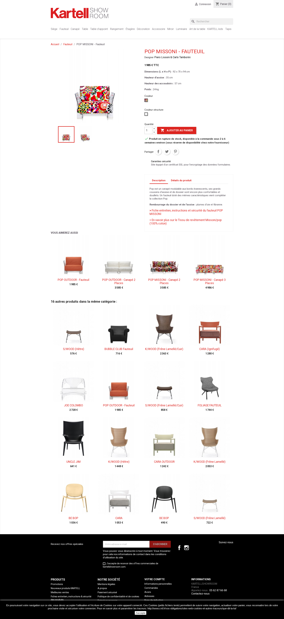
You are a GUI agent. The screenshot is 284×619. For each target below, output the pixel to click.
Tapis (228, 29)
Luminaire (181, 29)
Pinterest (175, 151)
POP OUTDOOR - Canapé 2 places (118, 281)
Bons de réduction (153, 600)
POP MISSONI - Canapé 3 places (210, 281)
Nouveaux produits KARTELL (65, 588)
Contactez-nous (200, 593)
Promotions (57, 584)
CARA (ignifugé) (209, 349)
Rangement (116, 29)
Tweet (167, 151)
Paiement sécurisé (107, 592)
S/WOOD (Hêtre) (73, 349)
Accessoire (158, 29)
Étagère (130, 29)
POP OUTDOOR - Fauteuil (73, 279)
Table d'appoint (99, 29)
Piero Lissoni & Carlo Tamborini (172, 57)
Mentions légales (106, 584)
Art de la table (197, 29)
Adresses (149, 596)
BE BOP (73, 518)
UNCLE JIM (73, 461)
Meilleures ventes (60, 592)
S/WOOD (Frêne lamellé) (209, 518)
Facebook (179, 547)
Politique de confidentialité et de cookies (118, 596)
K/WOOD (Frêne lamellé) (209, 461)
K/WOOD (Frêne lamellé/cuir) (164, 349)
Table (85, 29)
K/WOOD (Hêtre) (119, 461)
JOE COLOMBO (73, 405)
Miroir (170, 29)
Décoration (143, 29)
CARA (118, 518)
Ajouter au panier (177, 130)
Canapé (75, 29)
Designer (149, 57)
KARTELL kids (215, 29)
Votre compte (154, 579)
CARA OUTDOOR (164, 461)
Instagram (186, 547)
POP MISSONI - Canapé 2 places (164, 281)
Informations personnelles (158, 584)
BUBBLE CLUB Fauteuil (119, 349)
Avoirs (147, 592)
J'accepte (140, 613)
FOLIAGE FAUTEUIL (210, 405)
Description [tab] (159, 180)
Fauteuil (64, 29)
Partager (158, 151)
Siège (54, 29)
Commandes (151, 588)
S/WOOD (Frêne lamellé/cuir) (164, 405)
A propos (102, 588)
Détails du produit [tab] (181, 180)
